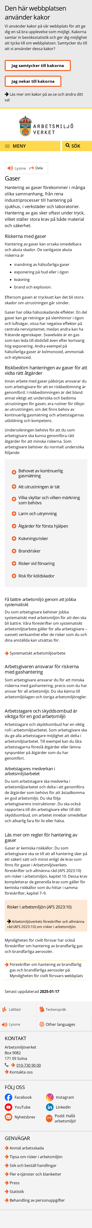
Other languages (60, 1024)
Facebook (23, 1097)
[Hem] (46, 126)
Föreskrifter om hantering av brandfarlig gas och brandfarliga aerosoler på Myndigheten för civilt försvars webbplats (46, 970)
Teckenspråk (56, 1009)
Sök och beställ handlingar (33, 1165)
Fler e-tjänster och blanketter (35, 1174)
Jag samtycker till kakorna (38, 65)
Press (15, 1182)
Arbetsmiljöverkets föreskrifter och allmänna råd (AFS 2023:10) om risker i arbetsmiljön (45, 924)
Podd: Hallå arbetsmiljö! (65, 1118)
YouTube (22, 1107)
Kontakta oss (21, 1072)
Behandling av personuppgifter (37, 1200)
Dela (39, 168)
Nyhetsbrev (25, 1117)
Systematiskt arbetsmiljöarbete (37, 653)
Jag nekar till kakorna (33, 81)
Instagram (65, 1097)
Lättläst (15, 1009)
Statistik (17, 1191)
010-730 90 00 (29, 1065)
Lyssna (20, 168)
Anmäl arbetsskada (27, 1148)
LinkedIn (63, 1107)
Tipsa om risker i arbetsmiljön (36, 1156)
